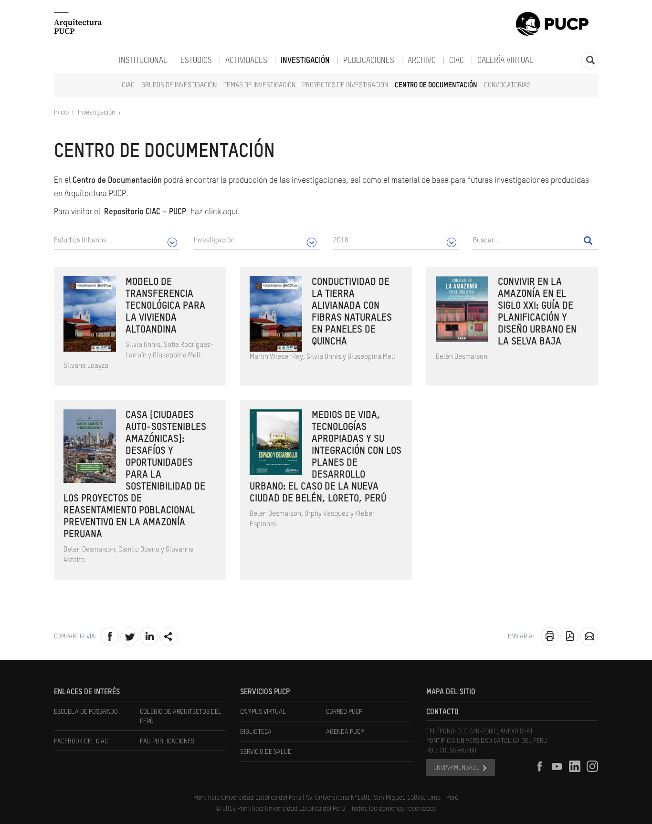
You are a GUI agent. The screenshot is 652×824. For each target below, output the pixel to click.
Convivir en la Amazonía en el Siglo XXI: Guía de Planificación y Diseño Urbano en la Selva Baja (537, 312)
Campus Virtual (263, 712)
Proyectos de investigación (345, 85)
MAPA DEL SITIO (450, 692)
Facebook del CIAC (81, 741)
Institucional (143, 61)
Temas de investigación (259, 85)
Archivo (422, 61)
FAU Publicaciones (167, 741)
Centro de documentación (436, 85)
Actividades (246, 61)
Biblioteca (256, 732)
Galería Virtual (505, 61)
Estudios (196, 61)
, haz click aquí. (172, 212)
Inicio (62, 112)
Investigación (305, 61)
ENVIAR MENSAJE (456, 767)
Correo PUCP (344, 712)
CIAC (128, 85)
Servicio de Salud (266, 752)
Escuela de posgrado (86, 712)
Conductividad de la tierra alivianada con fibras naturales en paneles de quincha (352, 312)
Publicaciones (368, 61)
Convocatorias (507, 85)
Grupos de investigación (179, 85)
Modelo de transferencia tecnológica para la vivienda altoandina (165, 306)
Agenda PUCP (345, 732)
